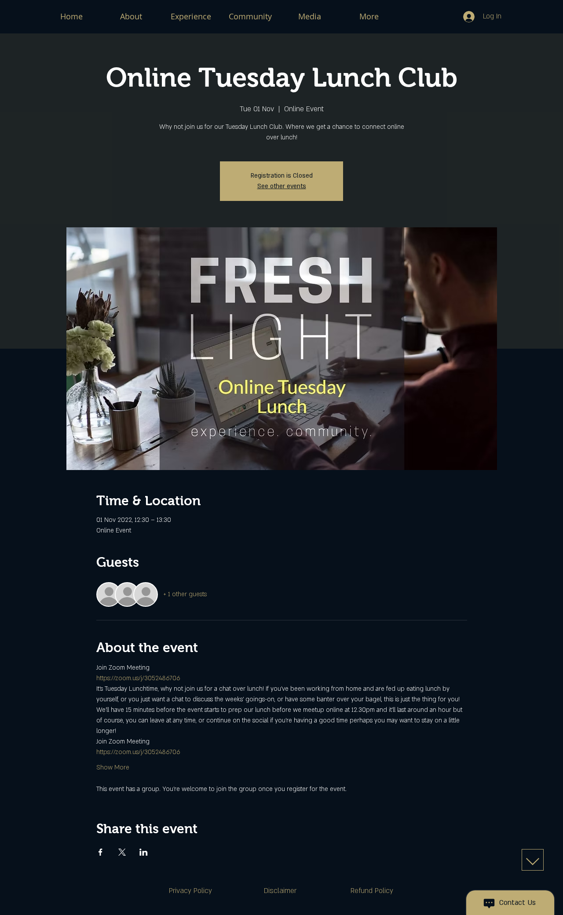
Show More (112, 767)
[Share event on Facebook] (100, 852)
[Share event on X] (122, 852)
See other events (281, 186)
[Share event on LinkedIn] (143, 852)
